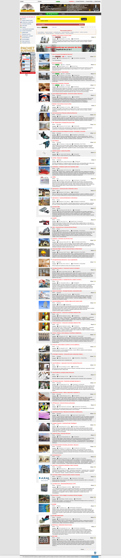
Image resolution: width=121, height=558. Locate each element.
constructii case (57, 32)
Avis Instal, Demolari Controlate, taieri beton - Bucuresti (65, 444)
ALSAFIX (54, 218)
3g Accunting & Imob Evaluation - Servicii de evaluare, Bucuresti (67, 93)
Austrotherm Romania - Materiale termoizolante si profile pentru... (67, 411)
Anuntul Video (89, 1)
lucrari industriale (69, 33)
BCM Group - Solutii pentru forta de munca (62, 524)
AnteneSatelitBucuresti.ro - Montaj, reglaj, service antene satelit (67, 301)
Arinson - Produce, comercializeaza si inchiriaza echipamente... (67, 333)
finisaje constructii (75, 32)
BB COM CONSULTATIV (57, 515)
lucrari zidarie (41, 32)
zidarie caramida (83, 32)
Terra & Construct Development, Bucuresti (62, 54)
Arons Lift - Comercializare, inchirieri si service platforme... (66, 344)
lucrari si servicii (48, 32)
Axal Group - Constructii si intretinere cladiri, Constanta (65, 465)
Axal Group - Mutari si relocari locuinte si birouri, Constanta (66, 474)
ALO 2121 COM (55, 206)
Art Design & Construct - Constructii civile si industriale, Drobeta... (67, 354)
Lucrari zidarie (41, 24)
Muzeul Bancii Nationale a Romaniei (60, 83)
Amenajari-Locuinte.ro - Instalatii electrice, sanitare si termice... (67, 279)
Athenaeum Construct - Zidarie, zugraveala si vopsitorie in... (66, 392)
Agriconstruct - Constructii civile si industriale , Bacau (65, 188)
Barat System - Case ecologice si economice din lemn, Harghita (67, 495)
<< (85, 27)
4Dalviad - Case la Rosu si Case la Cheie (61, 35)
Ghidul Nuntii (97, 1)
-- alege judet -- (54, 27)
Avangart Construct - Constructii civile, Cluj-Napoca (64, 423)
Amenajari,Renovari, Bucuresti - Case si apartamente (64, 259)
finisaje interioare (50, 33)
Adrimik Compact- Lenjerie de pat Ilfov (61, 150)
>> (94, 27)
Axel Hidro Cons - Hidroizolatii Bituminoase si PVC (64, 483)
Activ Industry (55, 140)
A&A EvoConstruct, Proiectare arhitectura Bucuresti (64, 113)
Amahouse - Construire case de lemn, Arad (62, 238)
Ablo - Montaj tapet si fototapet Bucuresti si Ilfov (63, 122)
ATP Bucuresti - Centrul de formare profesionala (63, 403)
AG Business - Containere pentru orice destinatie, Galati (65, 166)
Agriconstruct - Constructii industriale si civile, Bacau (64, 197)
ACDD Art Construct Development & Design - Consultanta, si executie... (69, 131)
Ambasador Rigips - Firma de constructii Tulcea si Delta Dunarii (67, 248)
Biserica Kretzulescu (57, 63)
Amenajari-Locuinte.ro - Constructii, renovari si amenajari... (66, 268)
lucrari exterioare (65, 32)
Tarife (63, 14)
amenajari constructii (59, 33)
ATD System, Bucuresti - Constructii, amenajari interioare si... (66, 381)
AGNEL (54, 177)
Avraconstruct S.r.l (56, 455)
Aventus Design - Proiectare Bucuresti (61, 433)
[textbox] (60, 19)
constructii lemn (41, 33)
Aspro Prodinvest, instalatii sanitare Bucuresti (63, 372)
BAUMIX (54, 504)
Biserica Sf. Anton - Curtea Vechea (60, 72)
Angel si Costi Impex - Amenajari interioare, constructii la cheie (67, 291)
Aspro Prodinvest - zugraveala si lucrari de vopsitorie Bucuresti (67, 363)
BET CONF (54, 536)
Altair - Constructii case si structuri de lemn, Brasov (64, 227)
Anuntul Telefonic (80, 1)
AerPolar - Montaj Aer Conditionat (60, 158)
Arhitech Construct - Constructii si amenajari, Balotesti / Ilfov (66, 312)
